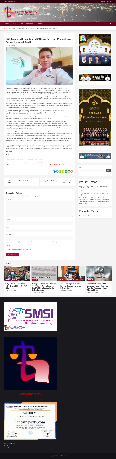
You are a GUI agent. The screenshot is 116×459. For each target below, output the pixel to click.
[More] (71, 171)
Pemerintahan (64, 279)
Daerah (35, 277)
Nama (8, 219)
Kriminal (40, 277)
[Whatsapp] (60, 171)
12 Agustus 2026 (91, 292)
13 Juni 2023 (9, 45)
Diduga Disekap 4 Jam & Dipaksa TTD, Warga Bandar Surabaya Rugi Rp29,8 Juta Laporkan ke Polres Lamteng (44, 287)
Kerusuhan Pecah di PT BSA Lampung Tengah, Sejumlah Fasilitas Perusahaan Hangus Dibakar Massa (97, 287)
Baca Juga (8, 263)
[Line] (66, 171)
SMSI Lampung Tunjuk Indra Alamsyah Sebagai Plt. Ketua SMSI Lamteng (70, 286)
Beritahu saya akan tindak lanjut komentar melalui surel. (22, 246)
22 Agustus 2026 (9, 290)
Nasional (16, 24)
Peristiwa (9, 36)
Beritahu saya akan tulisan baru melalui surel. (19, 249)
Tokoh (77, 279)
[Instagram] (69, 171)
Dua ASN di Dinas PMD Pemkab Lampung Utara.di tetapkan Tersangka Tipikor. (25, 162)
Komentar (9, 199)
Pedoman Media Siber (27, 24)
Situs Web (8, 234)
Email (7, 227)
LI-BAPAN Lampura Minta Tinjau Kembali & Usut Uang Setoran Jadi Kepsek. (24, 159)
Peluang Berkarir (8, 448)
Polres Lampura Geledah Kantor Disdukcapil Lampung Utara (22, 181)
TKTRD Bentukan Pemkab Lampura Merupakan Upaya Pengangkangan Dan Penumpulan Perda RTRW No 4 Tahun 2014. (35, 164)
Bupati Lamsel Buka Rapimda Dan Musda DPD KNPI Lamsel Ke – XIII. (57, 181)
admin (14, 45)
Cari (80, 167)
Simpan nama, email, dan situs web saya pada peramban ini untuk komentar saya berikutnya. (33, 242)
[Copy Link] (63, 171)
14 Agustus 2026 (64, 290)
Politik (14, 36)
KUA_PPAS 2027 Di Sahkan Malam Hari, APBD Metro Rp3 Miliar (16, 286)
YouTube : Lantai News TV (106, 1)
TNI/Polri (14, 279)
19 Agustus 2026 (36, 292)
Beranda (7, 24)
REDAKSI (39, 24)
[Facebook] (54, 171)
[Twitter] (57, 171)
